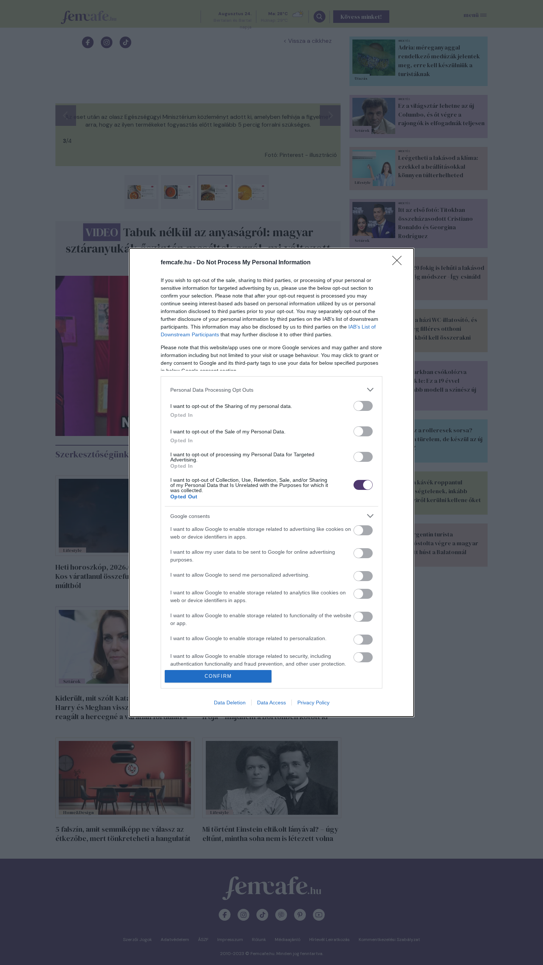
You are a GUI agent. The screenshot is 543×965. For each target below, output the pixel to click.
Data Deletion (230, 702)
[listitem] (271, 390)
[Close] (399, 263)
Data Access (271, 702)
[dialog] (271, 482)
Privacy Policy (313, 702)
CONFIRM (218, 676)
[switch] (363, 406)
